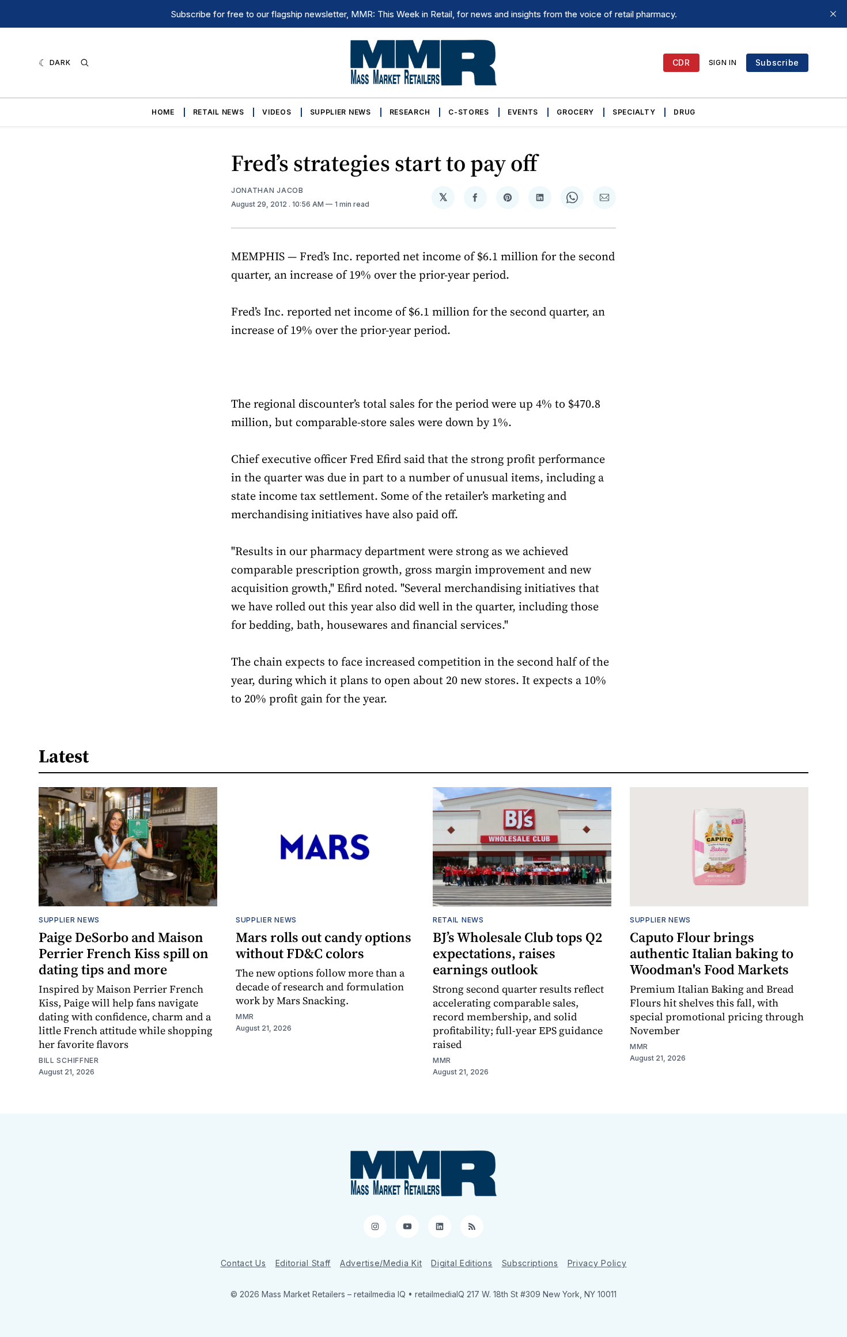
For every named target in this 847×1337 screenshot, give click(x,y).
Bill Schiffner (69, 1060)
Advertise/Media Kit (381, 1263)
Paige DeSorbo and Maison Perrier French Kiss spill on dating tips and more (124, 953)
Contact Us (243, 1263)
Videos (276, 112)
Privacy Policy (597, 1263)
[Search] (84, 62)
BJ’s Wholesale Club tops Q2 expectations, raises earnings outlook (517, 953)
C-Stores (468, 112)
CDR (681, 62)
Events (523, 112)
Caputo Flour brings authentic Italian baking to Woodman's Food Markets (711, 953)
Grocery (575, 112)
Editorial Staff (303, 1263)
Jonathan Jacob (267, 190)
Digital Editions (461, 1263)
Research (410, 112)
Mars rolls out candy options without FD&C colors (323, 945)
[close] (833, 14)
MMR (245, 1016)
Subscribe (777, 62)
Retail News (218, 112)
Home (163, 112)
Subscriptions (530, 1263)
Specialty (633, 112)
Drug (684, 112)
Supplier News (340, 112)
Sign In (723, 62)
